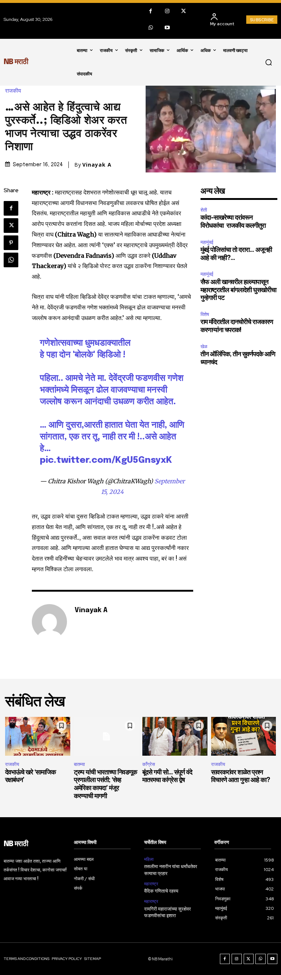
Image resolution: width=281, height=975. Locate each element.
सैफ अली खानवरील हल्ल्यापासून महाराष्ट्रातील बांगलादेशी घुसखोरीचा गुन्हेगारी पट (238, 290)
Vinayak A (97, 164)
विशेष (205, 314)
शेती (204, 210)
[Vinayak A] (49, 621)
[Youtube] (167, 27)
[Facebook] (150, 11)
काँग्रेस (148, 764)
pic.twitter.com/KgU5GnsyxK (106, 460)
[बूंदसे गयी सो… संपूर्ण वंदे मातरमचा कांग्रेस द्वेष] (174, 736)
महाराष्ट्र (151, 883)
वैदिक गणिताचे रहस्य (161, 891)
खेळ (204, 346)
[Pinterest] (11, 242)
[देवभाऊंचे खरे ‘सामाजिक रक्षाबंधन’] (37, 736)
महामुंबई (207, 242)
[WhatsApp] (150, 27)
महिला (149, 859)
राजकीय (13, 91)
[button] (268, 62)
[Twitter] (183, 11)
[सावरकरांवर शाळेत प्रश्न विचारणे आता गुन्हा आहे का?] (243, 736)
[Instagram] (167, 11)
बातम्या (79, 764)
